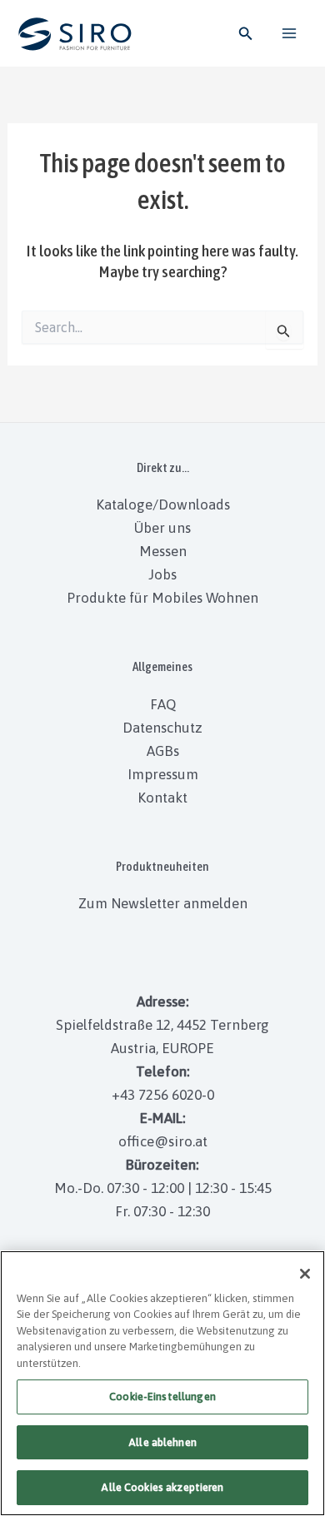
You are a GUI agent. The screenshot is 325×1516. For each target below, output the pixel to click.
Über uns (162, 527)
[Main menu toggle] (290, 33)
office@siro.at (163, 1141)
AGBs (163, 751)
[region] (162, 1383)
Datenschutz (162, 727)
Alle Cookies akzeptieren (162, 1487)
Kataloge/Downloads (163, 504)
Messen (163, 551)
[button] (245, 33)
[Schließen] (305, 1273)
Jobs (162, 574)
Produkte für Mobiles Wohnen (162, 597)
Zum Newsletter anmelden (163, 903)
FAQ (163, 704)
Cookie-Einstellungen (162, 1396)
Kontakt (163, 797)
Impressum (163, 774)
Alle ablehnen (162, 1442)
